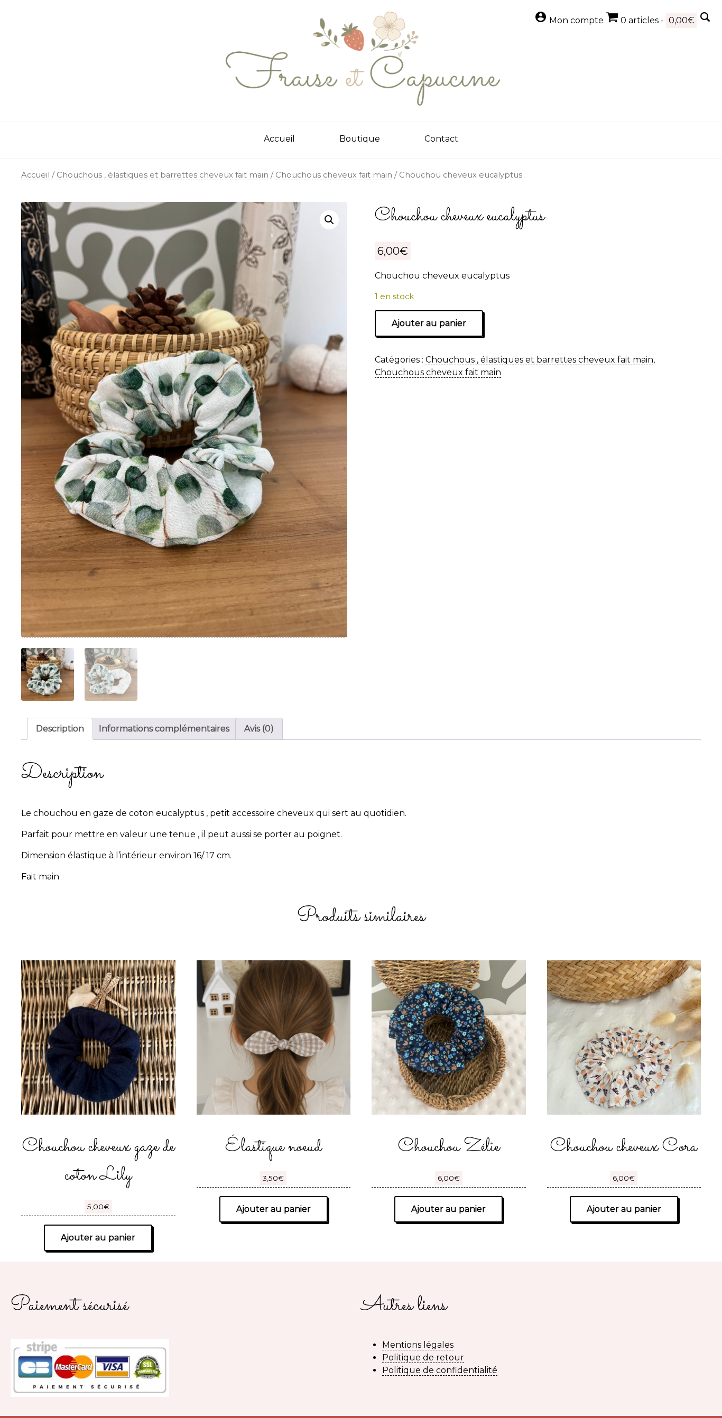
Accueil (279, 139)
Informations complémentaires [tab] (164, 729)
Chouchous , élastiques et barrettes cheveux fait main (163, 175)
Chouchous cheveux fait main (333, 175)
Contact (441, 139)
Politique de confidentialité (439, 1370)
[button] (329, 219)
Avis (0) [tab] (259, 729)
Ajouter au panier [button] (98, 1237)
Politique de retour (423, 1357)
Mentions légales (417, 1345)
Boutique (359, 139)
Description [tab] (60, 729)
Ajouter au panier (429, 323)
